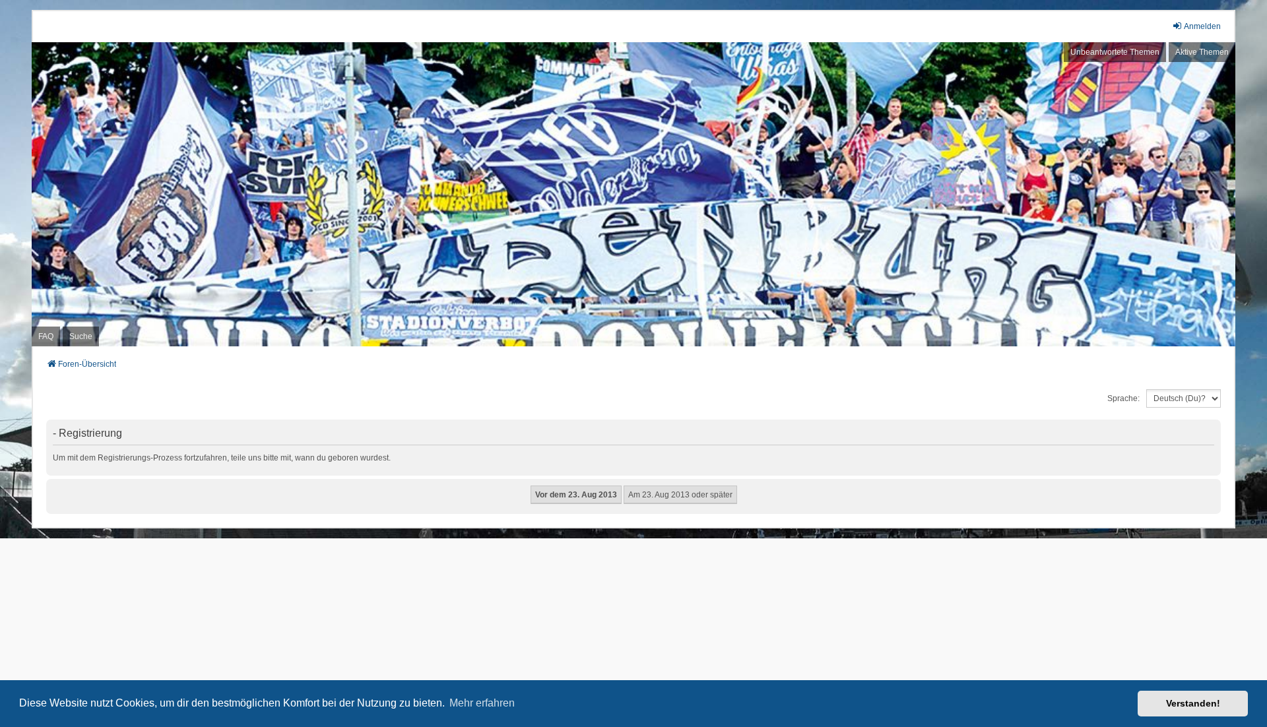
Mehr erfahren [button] (482, 703)
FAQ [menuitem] (45, 336)
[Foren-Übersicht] (633, 194)
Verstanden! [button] (1193, 703)
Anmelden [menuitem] (1202, 26)
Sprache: (1123, 398)
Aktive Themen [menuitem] (1202, 52)
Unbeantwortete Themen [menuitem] (1114, 52)
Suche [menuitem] (80, 336)
